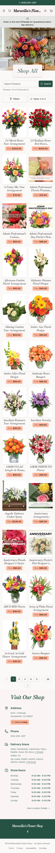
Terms (11, 848)
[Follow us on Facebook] (27, 831)
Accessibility (31, 848)
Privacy (20, 848)
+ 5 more (39, 752)
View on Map (21, 722)
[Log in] (45, 10)
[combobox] (40, 99)
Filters (16, 99)
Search (47, 83)
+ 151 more (31, 762)
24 (48, 679)
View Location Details (37, 808)
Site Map (42, 848)
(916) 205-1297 (28, 2)
